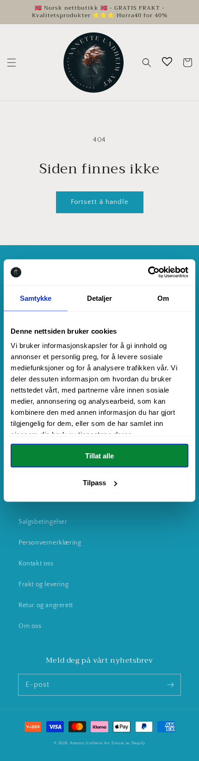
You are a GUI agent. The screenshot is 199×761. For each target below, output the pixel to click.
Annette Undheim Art (90, 743)
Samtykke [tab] (36, 298)
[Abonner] (170, 684)
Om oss (30, 626)
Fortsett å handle (100, 202)
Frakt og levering (43, 584)
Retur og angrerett (46, 605)
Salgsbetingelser (43, 522)
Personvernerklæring (50, 542)
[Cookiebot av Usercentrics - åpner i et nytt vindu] (147, 272)
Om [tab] (163, 298)
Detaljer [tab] (99, 298)
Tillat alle (99, 455)
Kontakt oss (36, 563)
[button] (11, 62)
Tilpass (94, 483)
